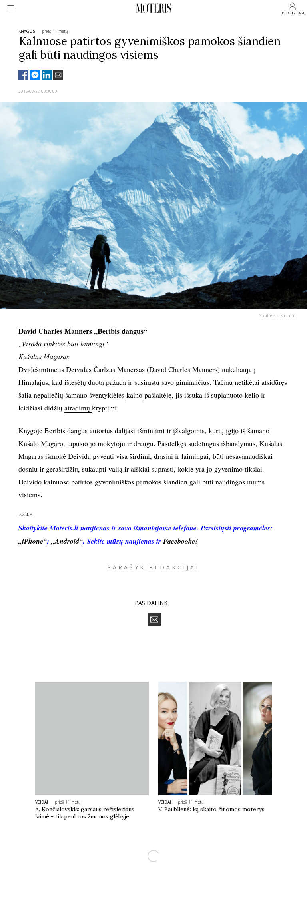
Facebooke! (180, 541)
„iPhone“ (32, 541)
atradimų (78, 407)
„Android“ (67, 541)
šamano (76, 395)
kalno (134, 395)
